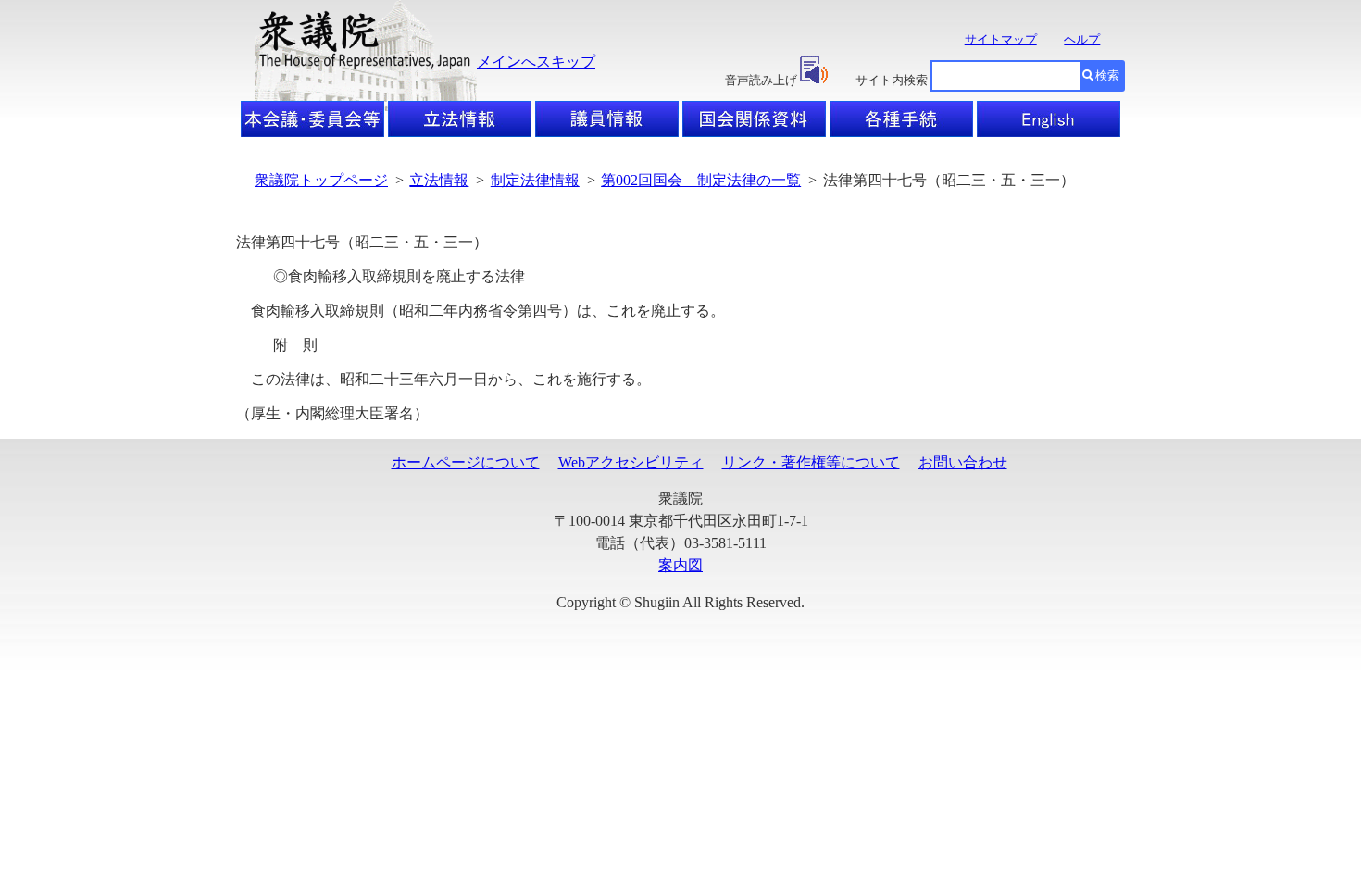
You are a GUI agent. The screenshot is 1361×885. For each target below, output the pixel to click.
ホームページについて (466, 462)
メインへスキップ (536, 61)
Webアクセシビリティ (631, 462)
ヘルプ (1082, 39)
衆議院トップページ (321, 180)
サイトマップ (1001, 39)
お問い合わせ (962, 462)
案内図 (680, 565)
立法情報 (438, 180)
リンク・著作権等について (811, 462)
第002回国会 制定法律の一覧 (701, 180)
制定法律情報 (535, 180)
